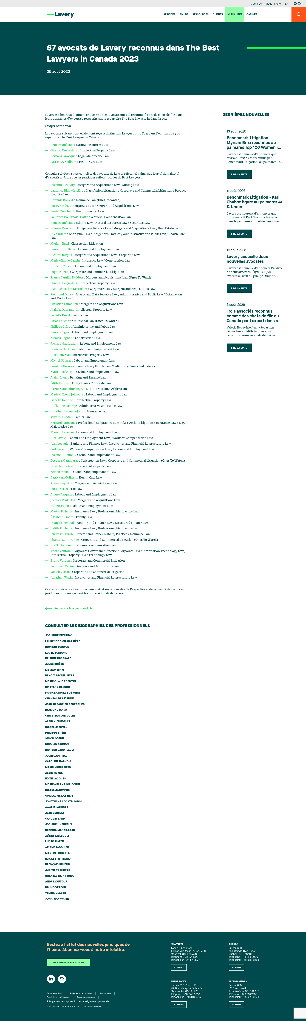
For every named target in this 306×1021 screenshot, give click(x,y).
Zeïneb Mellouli (61, 472)
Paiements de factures (81, 994)
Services (169, 14)
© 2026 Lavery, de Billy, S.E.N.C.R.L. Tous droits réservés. (75, 1007)
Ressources (200, 14)
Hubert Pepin (60, 505)
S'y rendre (179, 967)
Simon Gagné (60, 332)
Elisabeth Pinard (57, 859)
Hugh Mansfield (62, 466)
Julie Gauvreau (60, 355)
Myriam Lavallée (62, 432)
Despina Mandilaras (64, 460)
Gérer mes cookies (86, 997)
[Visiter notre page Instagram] (299, 3)
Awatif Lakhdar (61, 417)
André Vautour (60, 551)
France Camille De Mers (66, 277)
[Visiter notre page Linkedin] (295, 3)
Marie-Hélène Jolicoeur (67, 394)
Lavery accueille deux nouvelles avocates (247, 259)
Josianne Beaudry (63, 185)
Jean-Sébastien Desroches (69, 288)
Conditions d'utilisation (58, 997)
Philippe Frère (60, 326)
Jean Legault (59, 443)
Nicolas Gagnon (61, 338)
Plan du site (105, 994)
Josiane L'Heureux (63, 455)
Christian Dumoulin (64, 304)
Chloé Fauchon (61, 321)
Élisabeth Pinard (62, 517)
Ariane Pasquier (61, 494)
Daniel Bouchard (62, 211)
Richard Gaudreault (64, 343)
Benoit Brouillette (63, 249)
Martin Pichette (61, 511)
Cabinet (251, 14)
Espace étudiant (54, 994)
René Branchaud (61, 144)
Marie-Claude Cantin (65, 260)
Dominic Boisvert (58, 647)
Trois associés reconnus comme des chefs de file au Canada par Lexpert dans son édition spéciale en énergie (255, 316)
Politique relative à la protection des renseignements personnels (78, 1002)
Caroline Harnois (62, 366)
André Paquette (61, 483)
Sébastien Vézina (62, 566)
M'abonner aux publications (68, 963)
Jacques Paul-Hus (63, 500)
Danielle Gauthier (63, 349)
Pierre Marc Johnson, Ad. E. (69, 389)
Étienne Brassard (62, 228)
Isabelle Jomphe (62, 400)
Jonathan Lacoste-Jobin (67, 411)
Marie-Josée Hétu (63, 372)
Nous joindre (273, 4)
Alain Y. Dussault (62, 309)
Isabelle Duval (60, 315)
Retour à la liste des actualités (73, 608)
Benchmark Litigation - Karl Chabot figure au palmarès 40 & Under (255, 202)
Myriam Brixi (60, 243)
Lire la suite (239, 174)
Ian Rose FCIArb (61, 534)
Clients (218, 14)
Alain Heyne (59, 377)
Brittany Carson (61, 266)
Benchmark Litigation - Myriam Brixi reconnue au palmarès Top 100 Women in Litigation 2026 (253, 143)
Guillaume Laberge (64, 405)
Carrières (256, 4)
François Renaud (62, 522)
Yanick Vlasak (60, 572)
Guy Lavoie (58, 438)
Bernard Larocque (62, 156)
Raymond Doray (62, 294)
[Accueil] (60, 14)
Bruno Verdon (60, 560)
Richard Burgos (61, 255)
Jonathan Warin (61, 577)
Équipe (184, 14)
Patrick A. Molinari (63, 161)
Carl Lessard (59, 449)
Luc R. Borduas (61, 205)
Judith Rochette (61, 528)
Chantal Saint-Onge (65, 539)
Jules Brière (58, 234)
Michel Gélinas (61, 360)
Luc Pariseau (59, 489)
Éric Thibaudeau (62, 545)
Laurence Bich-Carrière (66, 190)
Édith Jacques (60, 383)
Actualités (234, 14)
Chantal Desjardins (63, 150)
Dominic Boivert (61, 200)
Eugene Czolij (60, 272)
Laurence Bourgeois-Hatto (69, 217)
